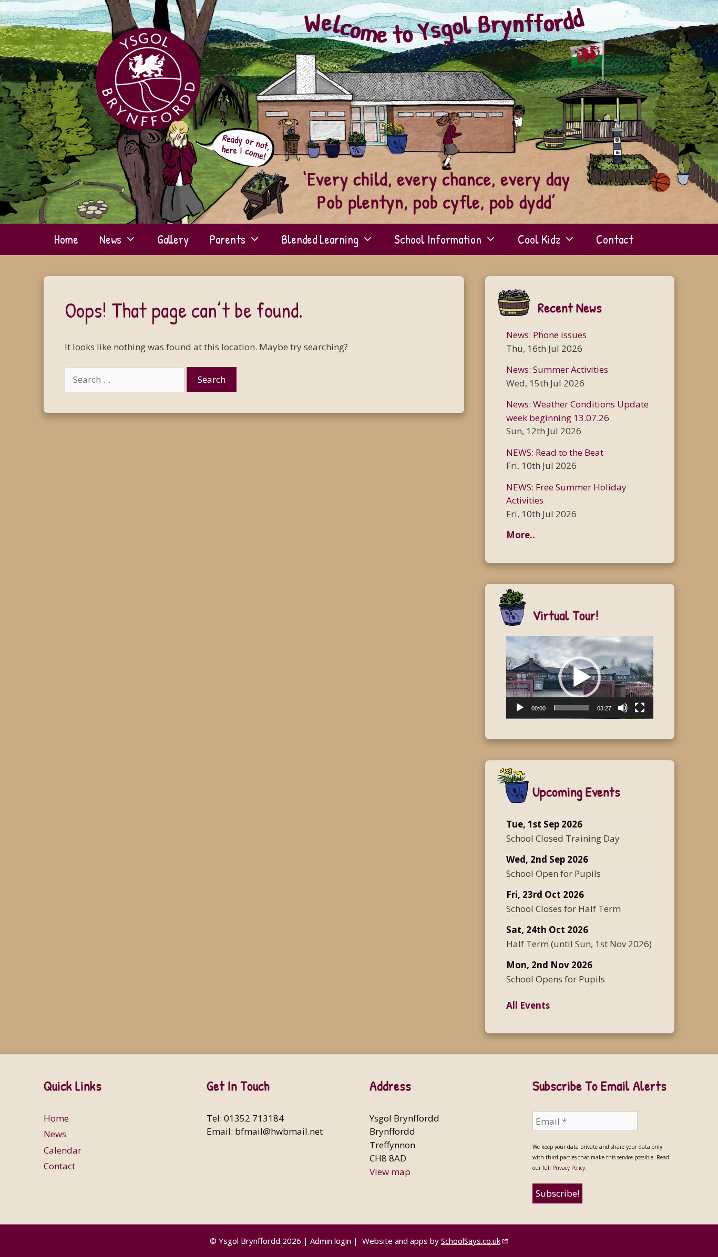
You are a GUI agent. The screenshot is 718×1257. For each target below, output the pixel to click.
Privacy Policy (568, 1167)
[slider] (571, 707)
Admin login (330, 1240)
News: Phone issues (546, 335)
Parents (227, 239)
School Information (437, 239)
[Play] (520, 708)
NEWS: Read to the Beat (554, 452)
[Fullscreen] (639, 708)
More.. (520, 535)
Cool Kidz (539, 239)
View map (390, 1172)
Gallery (173, 239)
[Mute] (623, 708)
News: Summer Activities (557, 369)
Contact (614, 239)
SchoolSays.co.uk (470, 1240)
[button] (580, 677)
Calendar (62, 1150)
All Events (528, 1005)
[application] (579, 677)
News (110, 239)
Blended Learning (320, 239)
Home (66, 239)
